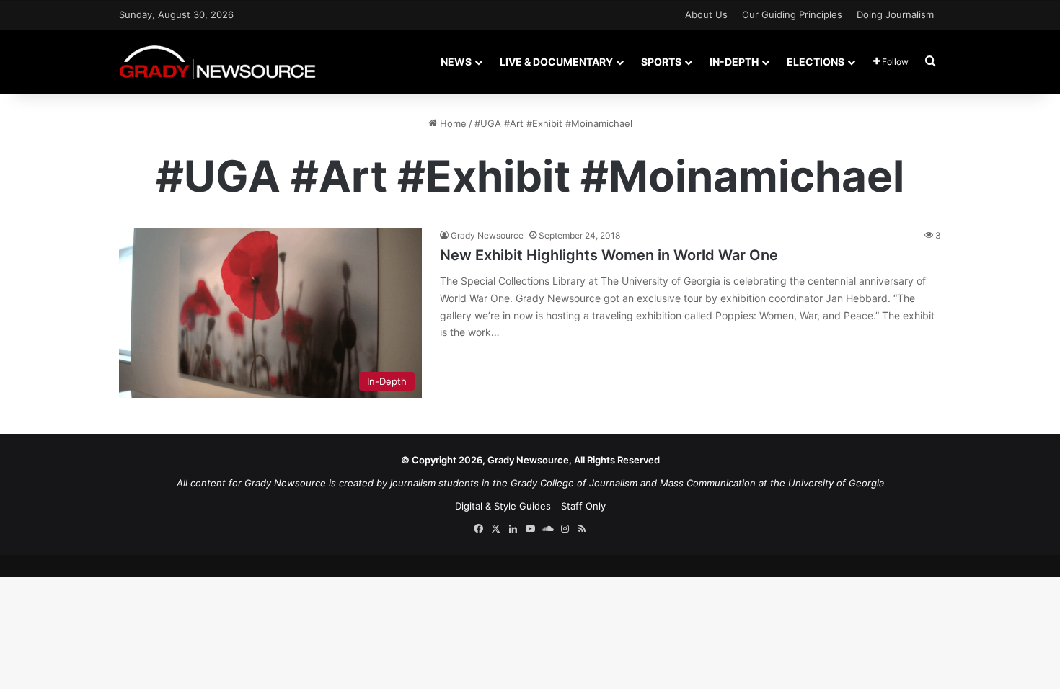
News (456, 61)
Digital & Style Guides (503, 506)
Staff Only (583, 506)
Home (452, 123)
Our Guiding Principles (792, 14)
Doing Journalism (895, 14)
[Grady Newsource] (217, 61)
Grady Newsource (487, 235)
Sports (661, 61)
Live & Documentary (556, 61)
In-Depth (734, 61)
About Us (706, 14)
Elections (815, 61)
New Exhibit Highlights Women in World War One (609, 255)
